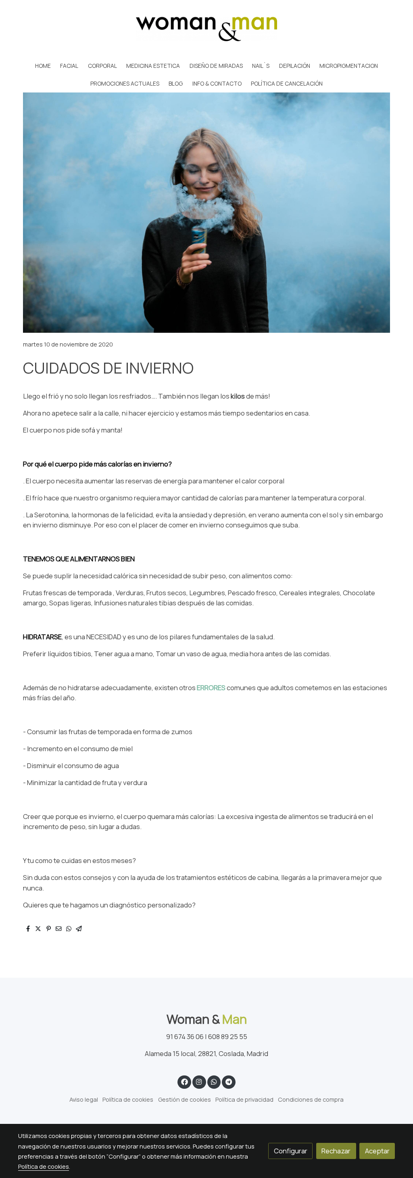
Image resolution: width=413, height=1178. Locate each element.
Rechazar (335, 1150)
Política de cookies (127, 1099)
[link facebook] (184, 1081)
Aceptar (377, 1150)
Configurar (290, 1150)
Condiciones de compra (311, 1099)
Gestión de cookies (184, 1099)
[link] (206, 28)
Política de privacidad (244, 1099)
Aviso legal (83, 1099)
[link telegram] (229, 1081)
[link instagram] (199, 1081)
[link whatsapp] (213, 1081)
